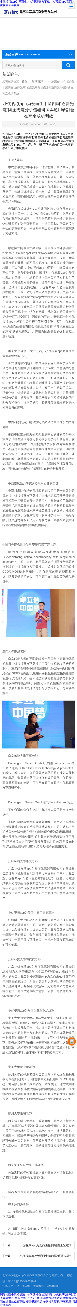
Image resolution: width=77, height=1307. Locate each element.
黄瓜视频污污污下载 (27, 1298)
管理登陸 (38, 1286)
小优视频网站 (44, 1294)
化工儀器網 (23, 1286)
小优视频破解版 (63, 1294)
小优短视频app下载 (23, 1294)
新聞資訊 (37, 81)
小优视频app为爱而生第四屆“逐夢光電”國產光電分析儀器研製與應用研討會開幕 (45, 1257)
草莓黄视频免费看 (51, 1298)
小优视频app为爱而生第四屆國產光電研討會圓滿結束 (46, 1246)
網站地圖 (52, 1286)
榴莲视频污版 (34, 1301)
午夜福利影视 (51, 1301)
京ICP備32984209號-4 (22, 1281)
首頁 (24, 81)
